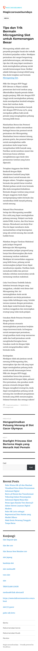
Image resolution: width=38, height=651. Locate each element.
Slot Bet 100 (8, 546)
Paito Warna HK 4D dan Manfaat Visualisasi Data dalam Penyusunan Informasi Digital (20, 488)
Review (6, 638)
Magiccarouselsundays (17, 12)
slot (4, 581)
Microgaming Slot (10, 78)
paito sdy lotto (9, 613)
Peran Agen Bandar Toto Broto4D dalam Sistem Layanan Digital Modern (19, 506)
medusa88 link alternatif (13, 592)
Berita (5, 623)
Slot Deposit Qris (10, 540)
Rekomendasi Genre (11, 628)
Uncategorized (8, 407)
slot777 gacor (8, 607)
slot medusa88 (9, 569)
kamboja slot (8, 563)
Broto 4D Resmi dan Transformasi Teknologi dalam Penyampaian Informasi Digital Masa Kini (19, 497)
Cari (4, 463)
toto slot (6, 575)
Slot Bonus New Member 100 (15, 551)
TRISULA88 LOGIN (11, 586)
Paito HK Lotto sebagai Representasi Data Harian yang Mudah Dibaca (18, 514)
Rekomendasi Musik (11, 633)
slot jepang (7, 557)
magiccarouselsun (12, 405)
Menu (6, 18)
